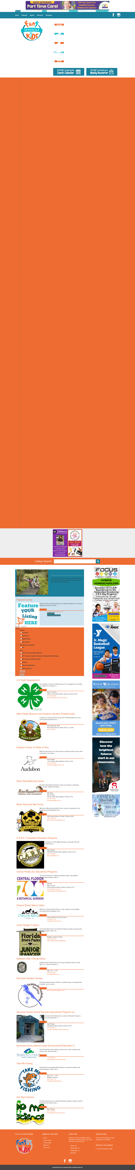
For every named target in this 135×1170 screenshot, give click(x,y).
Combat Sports (25, 444)
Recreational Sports (27, 203)
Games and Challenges (28, 172)
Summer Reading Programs (29, 392)
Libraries (23, 185)
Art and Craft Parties (27, 280)
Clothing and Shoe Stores (28, 405)
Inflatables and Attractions (28, 312)
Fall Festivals (25, 506)
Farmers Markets (26, 414)
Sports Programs (22, 433)
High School (26, 642)
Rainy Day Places (26, 200)
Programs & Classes (23, 345)
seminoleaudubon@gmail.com (56, 990)
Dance (23, 361)
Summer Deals (25, 519)
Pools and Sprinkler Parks (28, 196)
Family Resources (22, 121)
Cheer (23, 442)
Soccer (23, 477)
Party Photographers (27, 323)
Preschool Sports (26, 466)
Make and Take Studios (28, 187)
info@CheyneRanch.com (54, 921)
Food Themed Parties (27, 306)
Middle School (26, 639)
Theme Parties (25, 341)
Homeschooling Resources (29, 132)
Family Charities (25, 124)
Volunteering (24, 396)
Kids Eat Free (25, 420)
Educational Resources (28, 89)
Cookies (23, 297)
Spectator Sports (26, 209)
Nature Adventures (26, 192)
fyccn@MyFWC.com (53, 974)
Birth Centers (25, 231)
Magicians (24, 315)
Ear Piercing (24, 411)
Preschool (25, 632)
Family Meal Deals (26, 413)
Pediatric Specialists (27, 266)
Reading (23, 108)
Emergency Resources (27, 122)
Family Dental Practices (28, 247)
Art (22, 348)
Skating (23, 207)
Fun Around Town (22, 146)
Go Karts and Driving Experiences (31, 174)
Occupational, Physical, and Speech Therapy (34, 258)
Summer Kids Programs (28, 391)
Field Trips (24, 165)
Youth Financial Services (28, 144)
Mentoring (24, 372)
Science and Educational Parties (30, 334)
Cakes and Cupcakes (27, 286)
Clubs (22, 356)
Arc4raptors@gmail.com (54, 800)
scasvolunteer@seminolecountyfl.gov (58, 1029)
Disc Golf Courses (26, 161)
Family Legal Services (27, 126)
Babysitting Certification (28, 350)
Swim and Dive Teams (27, 486)
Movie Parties (25, 317)
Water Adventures (26, 222)
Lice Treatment (25, 255)
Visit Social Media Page (54, 615)
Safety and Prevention (27, 381)
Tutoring (23, 115)
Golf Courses (25, 176)
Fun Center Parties (26, 308)
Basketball (24, 438)
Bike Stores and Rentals (28, 402)
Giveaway (49, 15)
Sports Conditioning (27, 482)
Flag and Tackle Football (28, 449)
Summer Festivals (26, 521)
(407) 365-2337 (51, 818)
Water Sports (25, 495)
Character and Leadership (28, 352)
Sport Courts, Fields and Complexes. (32, 211)
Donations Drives (26, 504)
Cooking (23, 357)
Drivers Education (26, 365)
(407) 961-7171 (51, 1079)
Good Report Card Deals (28, 512)
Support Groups (25, 141)
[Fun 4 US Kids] (31, 30)
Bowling (23, 154)
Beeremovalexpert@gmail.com (56, 820)
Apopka (24, 662)
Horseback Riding (26, 458)
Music (23, 374)
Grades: (22, 630)
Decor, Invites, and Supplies (29, 299)
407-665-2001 (51, 1057)
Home (17, 15)
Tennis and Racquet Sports (29, 490)
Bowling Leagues (26, 440)
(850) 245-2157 (51, 939)
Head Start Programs (27, 91)
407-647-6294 (51, 729)
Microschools (25, 99)
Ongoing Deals (25, 515)
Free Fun (24, 168)
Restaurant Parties (26, 332)
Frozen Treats (25, 416)
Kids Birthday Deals (26, 313)
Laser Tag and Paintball (28, 183)
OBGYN (23, 256)
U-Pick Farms (25, 526)
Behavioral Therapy (27, 229)
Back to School (25, 503)
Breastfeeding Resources (28, 234)
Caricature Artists (26, 288)
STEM (23, 387)
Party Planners (25, 324)
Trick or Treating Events (28, 525)
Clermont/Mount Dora (102, 11)
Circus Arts (24, 354)
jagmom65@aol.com (53, 855)
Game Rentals (25, 310)
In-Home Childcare (26, 95)
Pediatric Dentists (26, 262)
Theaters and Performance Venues (31, 214)
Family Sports (25, 447)
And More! (73, 1153)
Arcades (23, 150)
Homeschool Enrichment (28, 370)
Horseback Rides (26, 179)
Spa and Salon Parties (27, 335)
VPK (22, 119)
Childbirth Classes (26, 236)
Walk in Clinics (25, 275)
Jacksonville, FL (75, 1148)
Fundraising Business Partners (30, 130)
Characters (24, 291)
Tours (22, 218)
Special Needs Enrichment (28, 385)
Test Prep (24, 113)
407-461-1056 (51, 798)
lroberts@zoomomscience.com (56, 1113)
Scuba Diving (25, 471)
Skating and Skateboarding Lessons (31, 475)
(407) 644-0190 (51, 763)
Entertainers (24, 302)
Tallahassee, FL (75, 1150)
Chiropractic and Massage (28, 238)
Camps (19, 78)
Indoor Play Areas (26, 181)
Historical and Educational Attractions (32, 178)
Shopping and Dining (23, 398)
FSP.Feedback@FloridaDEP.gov (56, 941)
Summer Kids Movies (27, 523)
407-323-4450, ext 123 (53, 889)
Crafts (23, 359)
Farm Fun (24, 510)
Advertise (40, 15)
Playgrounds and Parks (28, 194)
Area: (21, 650)
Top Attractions (25, 216)
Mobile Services (27, 668)
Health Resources (22, 225)
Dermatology (25, 242)
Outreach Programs (27, 378)
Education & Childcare (23, 82)
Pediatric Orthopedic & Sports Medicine (32, 264)
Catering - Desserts (26, 290)
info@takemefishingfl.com (54, 1081)
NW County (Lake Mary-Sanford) (32, 653)
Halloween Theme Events (28, 514)
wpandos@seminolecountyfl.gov (56, 1059)
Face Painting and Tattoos (28, 304)
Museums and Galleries (28, 190)
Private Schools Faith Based (29, 104)
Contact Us (46, 1147)
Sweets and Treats (26, 429)
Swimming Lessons (26, 488)
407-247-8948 (51, 854)
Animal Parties (25, 279)
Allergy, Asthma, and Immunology (31, 227)
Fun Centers (24, 170)
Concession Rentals (27, 295)
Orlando (44, 11)
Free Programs (25, 368)
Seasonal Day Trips (26, 517)
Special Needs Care (27, 269)
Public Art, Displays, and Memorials (31, 198)
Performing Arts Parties (28, 326)
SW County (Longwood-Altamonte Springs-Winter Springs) (40, 656)
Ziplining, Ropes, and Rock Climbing (31, 223)
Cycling (23, 446)
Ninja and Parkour (26, 464)
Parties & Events (22, 277)
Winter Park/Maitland (28, 665)
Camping (23, 155)
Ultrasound (24, 271)
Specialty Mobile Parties (28, 337)
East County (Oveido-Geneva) (31, 659)
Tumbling (23, 492)
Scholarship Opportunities (28, 110)
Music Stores (25, 422)
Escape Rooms (25, 163)
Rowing (23, 468)
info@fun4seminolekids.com (55, 612)
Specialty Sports (25, 481)
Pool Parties (24, 330)
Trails (22, 220)
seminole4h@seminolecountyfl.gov (57, 697)
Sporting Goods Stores (27, 427)
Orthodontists (25, 260)
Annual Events (25, 501)
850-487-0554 (51, 972)
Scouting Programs (26, 383)
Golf (22, 451)
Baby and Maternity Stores (29, 400)
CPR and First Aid (26, 240)
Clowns (23, 293)
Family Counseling (26, 245)
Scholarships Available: (27, 645)
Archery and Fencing (27, 435)
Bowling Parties (25, 284)
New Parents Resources (28, 133)
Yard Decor (24, 343)
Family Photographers (27, 128)
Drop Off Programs (26, 88)
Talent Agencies (25, 143)
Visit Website (51, 613)
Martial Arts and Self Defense (29, 462)
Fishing (23, 166)
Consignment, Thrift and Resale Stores (32, 409)
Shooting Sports (25, 473)
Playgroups (24, 135)
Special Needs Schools (27, 111)
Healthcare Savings (26, 251)
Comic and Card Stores (28, 407)
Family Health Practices (28, 249)
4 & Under (24, 346)
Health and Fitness (26, 455)
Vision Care (24, 273)
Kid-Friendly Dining (26, 418)
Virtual (23, 394)
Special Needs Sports (27, 479)
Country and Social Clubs (28, 157)
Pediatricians (25, 267)
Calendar (24, 15)
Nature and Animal (26, 376)
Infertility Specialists (27, 253)
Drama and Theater (27, 363)
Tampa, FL (73, 1146)
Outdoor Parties (25, 319)
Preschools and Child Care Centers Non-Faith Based (36, 102)
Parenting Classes (26, 380)
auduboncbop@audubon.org (55, 765)
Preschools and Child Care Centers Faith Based (35, 100)
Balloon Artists (25, 282)
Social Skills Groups (27, 137)
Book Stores (24, 403)
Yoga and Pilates (26, 497)
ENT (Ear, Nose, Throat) (28, 244)
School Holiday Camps (27, 80)
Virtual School (25, 117)
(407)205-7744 (51, 919)
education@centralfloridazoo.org (56, 891)
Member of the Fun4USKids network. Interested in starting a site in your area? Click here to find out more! (80, 1139)
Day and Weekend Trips (28, 159)
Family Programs (26, 367)
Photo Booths (25, 328)
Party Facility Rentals (27, 321)
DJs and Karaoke (26, 301)
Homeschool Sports (27, 457)
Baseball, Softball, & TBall (28, 436)
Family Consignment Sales (29, 508)
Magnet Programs (26, 97)
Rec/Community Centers (28, 201)
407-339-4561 (51, 1111)
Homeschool (24, 93)
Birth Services (25, 233)
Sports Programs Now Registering (31, 484)
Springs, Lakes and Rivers (28, 212)
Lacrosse (23, 460)
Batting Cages (25, 152)
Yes (23, 647)
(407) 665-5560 (51, 696)
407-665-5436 (51, 1028)
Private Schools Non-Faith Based (30, 106)
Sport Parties (25, 339)
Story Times (24, 389)
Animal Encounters (26, 148)
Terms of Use (47, 1140)
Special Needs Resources (28, 139)
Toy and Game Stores (27, 431)
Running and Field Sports (28, 469)
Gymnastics (24, 453)
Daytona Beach (73, 11)
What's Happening (22, 499)
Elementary (25, 636)
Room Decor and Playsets (28, 424)
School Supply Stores (27, 425)
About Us (46, 1145)
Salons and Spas (26, 205)
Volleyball (24, 493)
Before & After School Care (29, 84)
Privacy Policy (47, 1143)
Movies (23, 189)
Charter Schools (25, 86)
